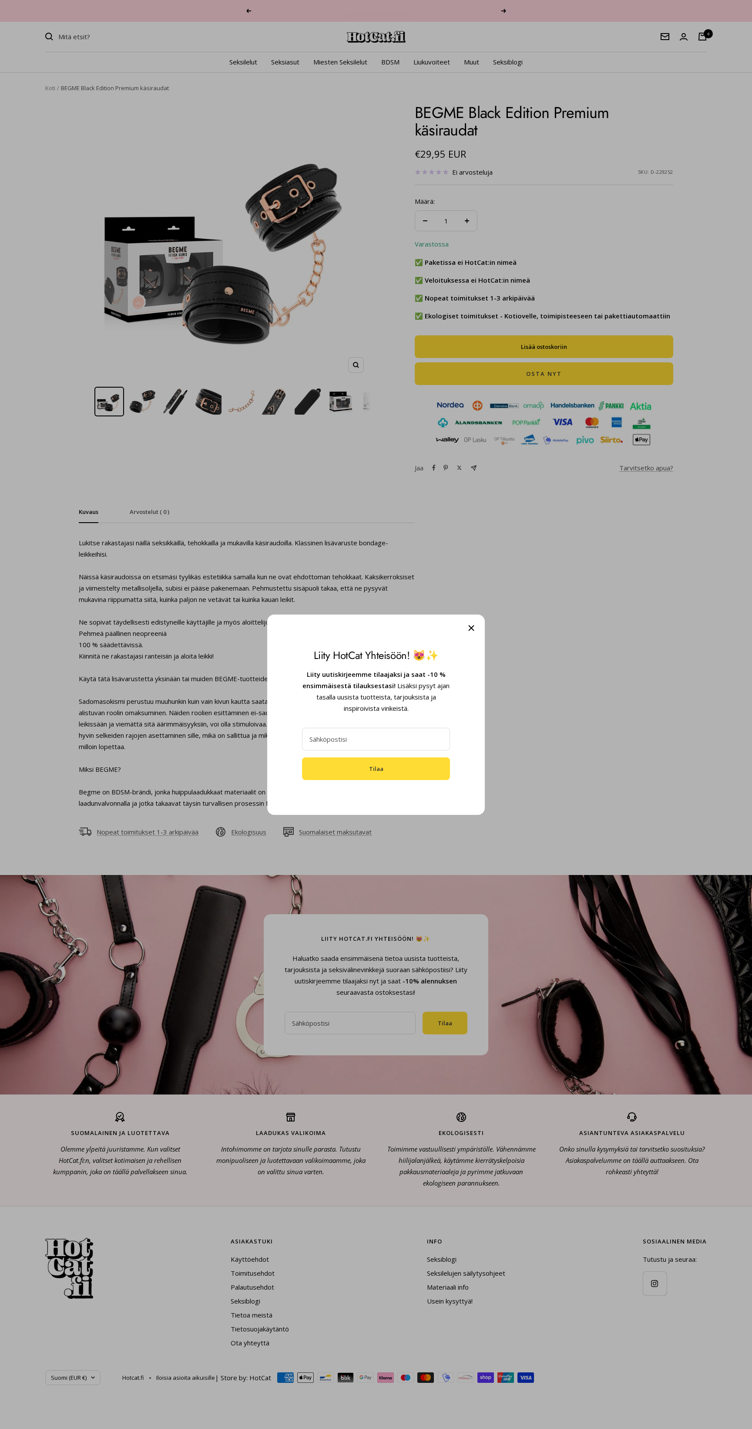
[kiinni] (471, 628)
